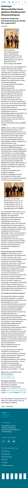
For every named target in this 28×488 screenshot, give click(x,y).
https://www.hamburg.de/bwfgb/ (16, 390)
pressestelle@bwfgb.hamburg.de (16, 388)
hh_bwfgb (9, 392)
